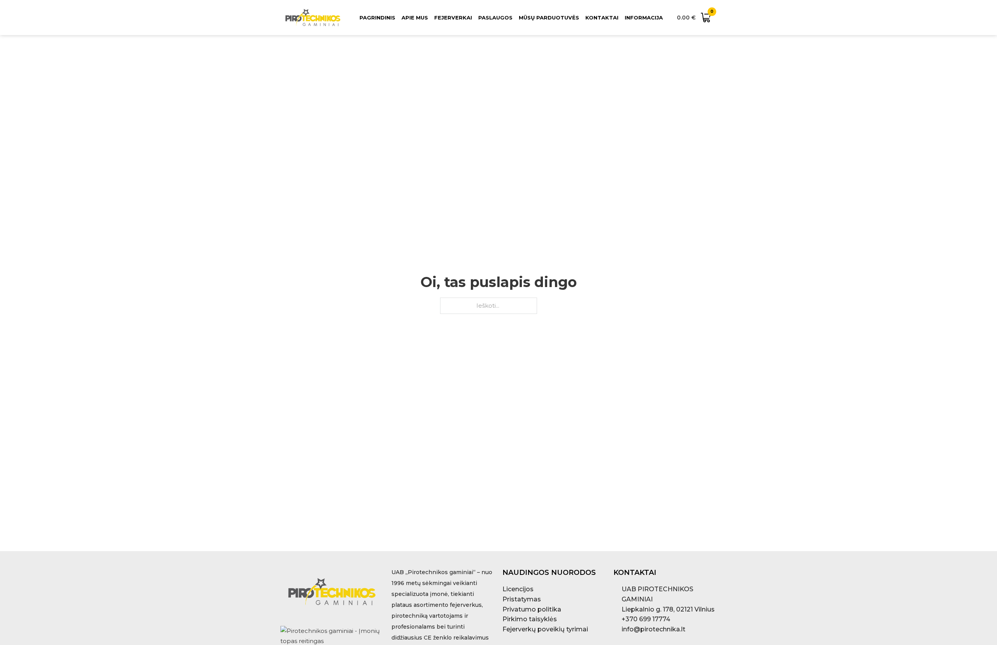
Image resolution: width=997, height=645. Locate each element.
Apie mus (415, 17)
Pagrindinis (377, 17)
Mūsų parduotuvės (549, 17)
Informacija (644, 17)
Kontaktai (601, 17)
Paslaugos (495, 17)
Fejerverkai (453, 17)
